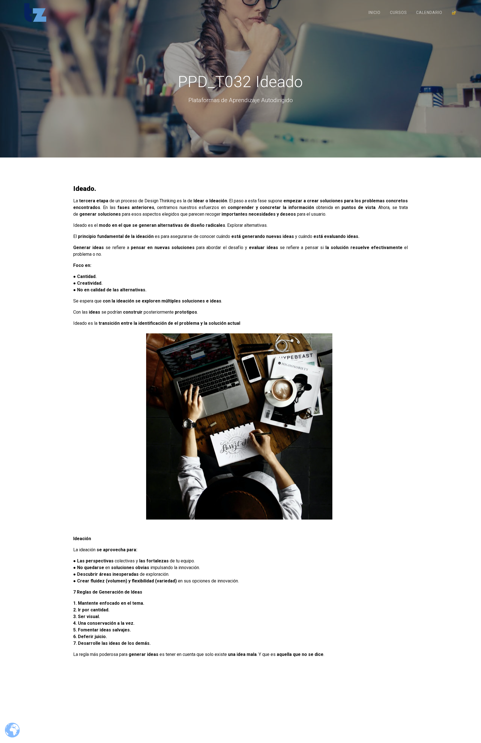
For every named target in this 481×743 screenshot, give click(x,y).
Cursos (398, 12)
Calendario (429, 12)
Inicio (375, 12)
